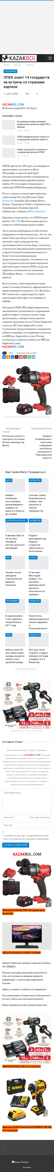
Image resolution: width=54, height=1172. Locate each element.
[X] (16, 357)
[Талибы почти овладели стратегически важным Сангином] (15, 563)
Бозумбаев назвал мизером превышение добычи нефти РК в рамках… (33, 124)
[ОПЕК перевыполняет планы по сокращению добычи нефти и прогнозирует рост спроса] (8, 140)
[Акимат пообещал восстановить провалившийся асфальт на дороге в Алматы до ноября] (15, 485)
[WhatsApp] (29, 357)
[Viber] (25, 357)
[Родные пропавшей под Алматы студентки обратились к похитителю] (39, 525)
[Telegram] (33, 357)
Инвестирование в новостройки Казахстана (24, 1005)
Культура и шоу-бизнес (17, 520)
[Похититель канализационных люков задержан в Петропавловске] (39, 606)
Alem (8, 635)
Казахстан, (8, 200)
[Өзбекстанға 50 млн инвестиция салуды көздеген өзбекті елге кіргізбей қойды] (15, 640)
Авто (8, 480)
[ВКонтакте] (4, 357)
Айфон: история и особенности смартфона (24, 989)
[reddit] (21, 357)
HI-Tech (33, 558)
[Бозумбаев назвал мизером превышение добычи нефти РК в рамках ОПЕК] (8, 125)
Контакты (27, 1167)
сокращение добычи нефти (26, 353)
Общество (35, 601)
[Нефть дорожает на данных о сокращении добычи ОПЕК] (8, 153)
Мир (8, 558)
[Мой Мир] (12, 357)
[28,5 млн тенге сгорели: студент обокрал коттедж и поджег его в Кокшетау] (39, 640)
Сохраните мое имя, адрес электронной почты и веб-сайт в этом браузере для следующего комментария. (26, 837)
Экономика (10, 71)
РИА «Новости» (37, 211)
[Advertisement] (27, 27)
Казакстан (35, 480)
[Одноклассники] (8, 357)
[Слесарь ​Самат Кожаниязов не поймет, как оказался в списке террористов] (39, 485)
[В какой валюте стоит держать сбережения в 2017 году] (15, 606)
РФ (18, 221)
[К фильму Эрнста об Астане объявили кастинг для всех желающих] (15, 525)
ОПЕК (11, 353)
